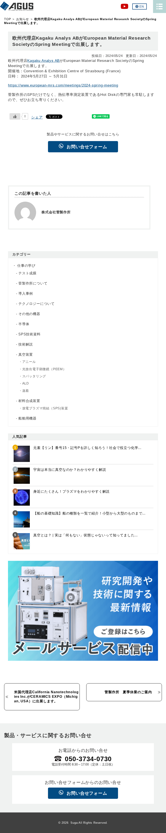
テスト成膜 (27, 273)
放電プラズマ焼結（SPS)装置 (45, 408)
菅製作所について (32, 283)
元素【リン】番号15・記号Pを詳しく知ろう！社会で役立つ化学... (87, 448)
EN (141, 6)
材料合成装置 (29, 401)
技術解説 (25, 344)
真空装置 (25, 354)
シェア (37, 117)
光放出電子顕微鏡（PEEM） (44, 369)
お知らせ (22, 19)
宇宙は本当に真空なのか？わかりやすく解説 (69, 469)
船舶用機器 (27, 418)
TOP (7, 19)
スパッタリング (34, 376)
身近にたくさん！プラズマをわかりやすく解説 (71, 491)
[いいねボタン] (15, 116)
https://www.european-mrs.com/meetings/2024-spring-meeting (63, 85)
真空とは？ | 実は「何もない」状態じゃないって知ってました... (85, 535)
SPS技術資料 (29, 334)
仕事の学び (26, 265)
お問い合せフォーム (87, 146)
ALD (25, 383)
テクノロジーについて (36, 304)
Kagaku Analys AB (43, 60)
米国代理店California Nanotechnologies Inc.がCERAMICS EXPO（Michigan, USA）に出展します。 (46, 696)
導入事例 (25, 293)
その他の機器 (29, 314)
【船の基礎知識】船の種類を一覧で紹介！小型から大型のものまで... (89, 513)
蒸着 (25, 390)
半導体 (23, 324)
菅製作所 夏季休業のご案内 (128, 692)
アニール (29, 361)
